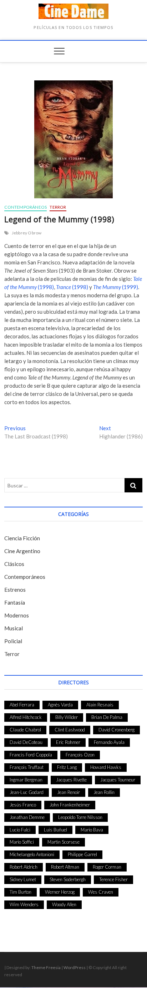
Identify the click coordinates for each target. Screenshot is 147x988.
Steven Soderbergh (68, 879)
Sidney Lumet (23, 879)
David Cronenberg (116, 730)
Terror (58, 207)
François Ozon (80, 755)
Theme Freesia (46, 967)
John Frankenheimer (70, 805)
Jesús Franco (23, 805)
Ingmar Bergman (26, 780)
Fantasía (14, 602)
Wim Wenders (24, 904)
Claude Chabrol (25, 730)
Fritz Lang (67, 767)
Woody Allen (64, 904)
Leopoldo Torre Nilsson (80, 817)
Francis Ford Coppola (31, 755)
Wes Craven (100, 892)
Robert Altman (65, 867)
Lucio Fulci (20, 830)
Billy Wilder (66, 717)
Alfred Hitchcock (26, 717)
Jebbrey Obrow (27, 232)
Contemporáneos (25, 207)
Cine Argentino (22, 551)
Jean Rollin (104, 792)
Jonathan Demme (27, 817)
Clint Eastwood (70, 730)
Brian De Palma (106, 717)
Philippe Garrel (82, 854)
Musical (13, 628)
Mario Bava (92, 830)
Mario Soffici (22, 842)
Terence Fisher (113, 879)
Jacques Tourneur (117, 780)
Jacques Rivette (71, 780)
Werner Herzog (60, 892)
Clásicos (14, 564)
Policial (13, 641)
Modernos (16, 615)
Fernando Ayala (109, 742)
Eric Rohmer (68, 742)
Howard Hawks (105, 767)
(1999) (115, 287)
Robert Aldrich (23, 867)
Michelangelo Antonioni (32, 854)
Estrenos (15, 589)
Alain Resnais (99, 705)
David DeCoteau (26, 742)
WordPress (75, 967)
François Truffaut (27, 767)
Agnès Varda (60, 705)
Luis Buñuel (55, 830)
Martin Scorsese (63, 842)
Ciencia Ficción (22, 538)
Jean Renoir (68, 792)
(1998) (72, 287)
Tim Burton (20, 892)
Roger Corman (107, 867)
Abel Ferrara (22, 705)
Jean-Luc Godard (27, 792)
